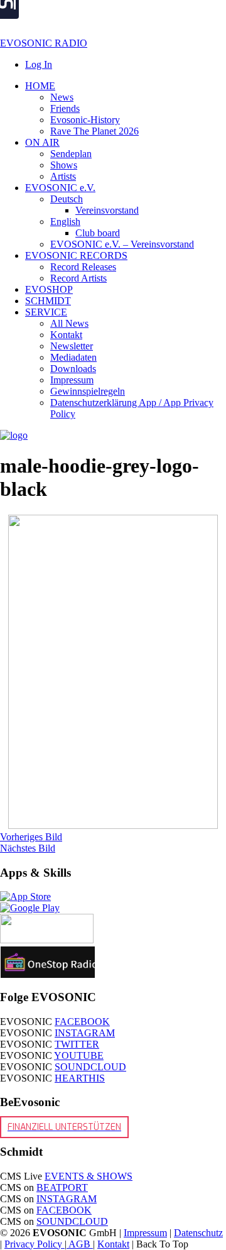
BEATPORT (62, 1187)
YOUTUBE (79, 1055)
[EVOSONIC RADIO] (14, 435)
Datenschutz (198, 1232)
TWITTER (77, 1044)
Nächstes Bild (27, 848)
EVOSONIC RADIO (43, 43)
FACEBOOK (82, 1021)
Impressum (145, 1232)
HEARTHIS (80, 1078)
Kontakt (113, 1244)
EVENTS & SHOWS (88, 1176)
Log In (38, 64)
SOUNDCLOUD (90, 1066)
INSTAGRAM (85, 1033)
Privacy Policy (34, 1244)
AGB (80, 1244)
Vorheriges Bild (31, 836)
